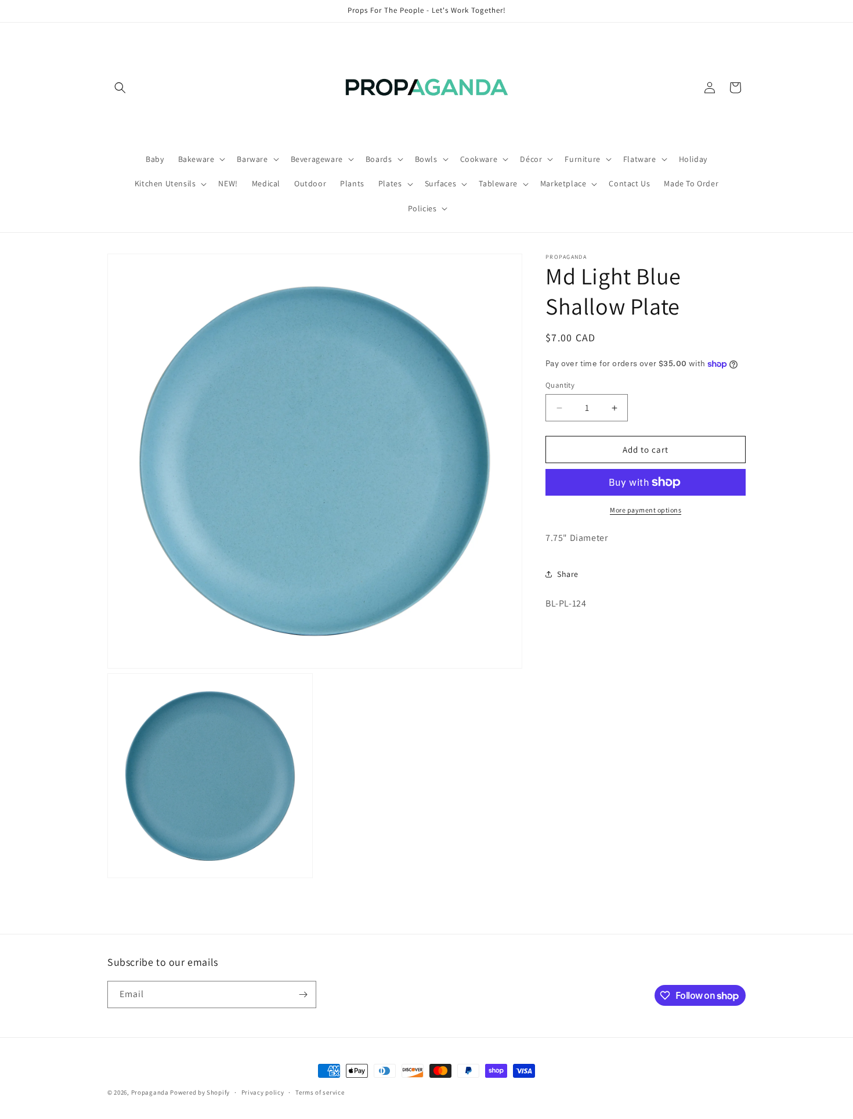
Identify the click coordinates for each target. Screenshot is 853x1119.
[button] (120, 87)
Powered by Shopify (200, 1092)
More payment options (645, 510)
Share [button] (568, 574)
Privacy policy (262, 1092)
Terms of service (319, 1092)
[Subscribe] (303, 994)
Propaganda (150, 1092)
